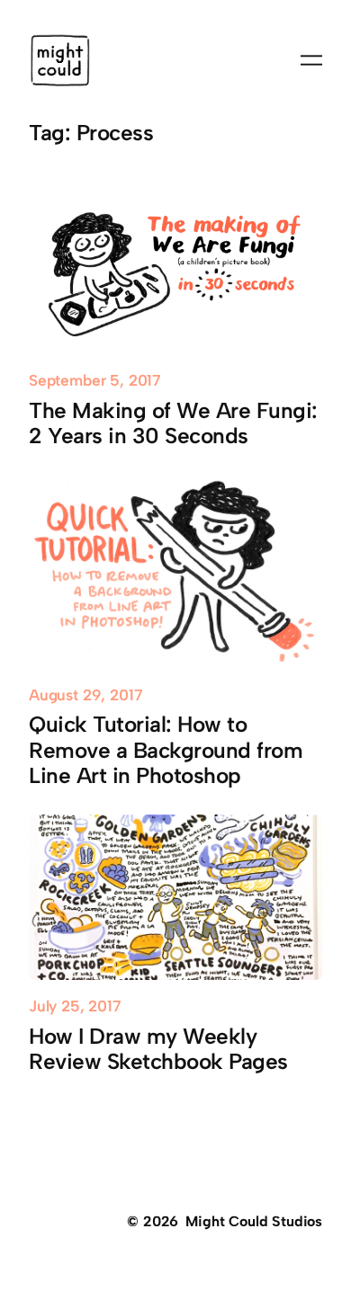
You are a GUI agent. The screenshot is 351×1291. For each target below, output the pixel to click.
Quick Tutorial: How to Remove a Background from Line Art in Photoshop (165, 750)
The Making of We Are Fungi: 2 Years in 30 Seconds (173, 423)
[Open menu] (311, 60)
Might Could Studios (253, 1221)
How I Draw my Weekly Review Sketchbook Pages (158, 1049)
